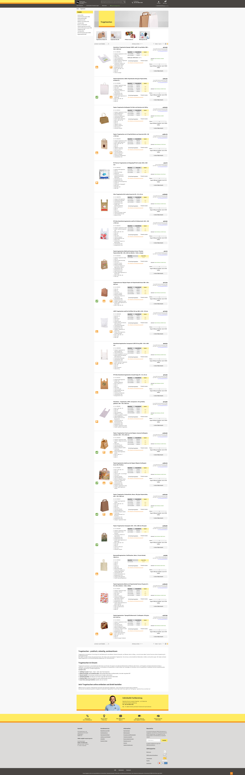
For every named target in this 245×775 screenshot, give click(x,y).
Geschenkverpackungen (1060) (84, 32)
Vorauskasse (149, 758)
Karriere (125, 743)
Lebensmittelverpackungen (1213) (85, 28)
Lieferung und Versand (105, 737)
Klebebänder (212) (81, 20)
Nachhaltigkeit (114, 6)
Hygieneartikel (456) (82, 34)
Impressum (128, 770)
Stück (157, 64)
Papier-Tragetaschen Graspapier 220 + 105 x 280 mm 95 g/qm (130, 526)
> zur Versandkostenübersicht (162, 51)
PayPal (147, 760)
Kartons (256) (80, 15)
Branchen (104, 5)
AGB (115, 770)
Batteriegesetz (127, 733)
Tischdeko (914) (81, 31)
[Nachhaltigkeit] (97, 97)
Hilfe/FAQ (103, 739)
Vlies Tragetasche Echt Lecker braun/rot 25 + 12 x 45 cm (128, 194)
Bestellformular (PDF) (105, 731)
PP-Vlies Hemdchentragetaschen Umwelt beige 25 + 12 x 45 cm (130, 375)
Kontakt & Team (104, 741)
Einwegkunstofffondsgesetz (130, 735)
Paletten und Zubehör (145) (83, 21)
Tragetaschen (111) (81, 29)
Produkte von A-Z (127, 741)
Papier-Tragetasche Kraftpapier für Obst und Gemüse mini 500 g (130, 107)
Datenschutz (121, 770)
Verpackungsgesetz (128, 737)
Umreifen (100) (81, 23)
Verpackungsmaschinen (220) (84, 26)
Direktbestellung (104, 733)
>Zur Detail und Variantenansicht (135, 63)
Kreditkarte (148, 763)
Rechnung (148, 752)
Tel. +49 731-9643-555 (127, 704)
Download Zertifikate (105, 735)
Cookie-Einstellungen (128, 745)
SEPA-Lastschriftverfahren (152, 755)
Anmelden (164, 740)
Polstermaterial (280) (82, 18)
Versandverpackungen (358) (84, 16)
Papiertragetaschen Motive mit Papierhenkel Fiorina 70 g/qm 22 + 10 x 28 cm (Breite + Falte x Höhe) (131, 585)
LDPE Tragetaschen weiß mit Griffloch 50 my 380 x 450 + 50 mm (130, 311)
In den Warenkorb (158, 71)
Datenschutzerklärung (150, 745)
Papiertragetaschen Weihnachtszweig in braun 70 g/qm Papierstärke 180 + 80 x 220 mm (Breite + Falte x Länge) (128, 252)
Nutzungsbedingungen (129, 739)
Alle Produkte (80, 5)
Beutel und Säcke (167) (82, 24)
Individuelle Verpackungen (92, 5)
